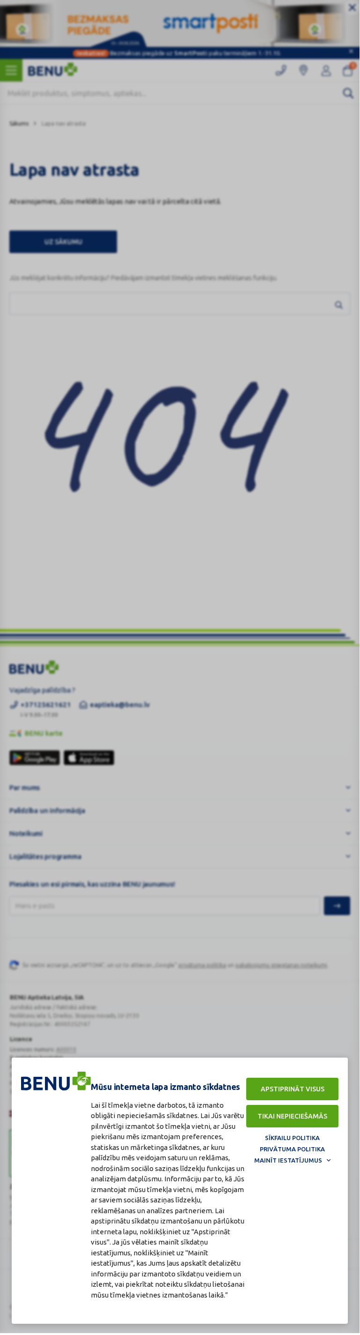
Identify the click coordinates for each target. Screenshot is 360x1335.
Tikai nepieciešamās (292, 1116)
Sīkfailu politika (292, 1137)
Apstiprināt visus (292, 1089)
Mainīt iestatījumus (288, 1160)
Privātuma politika (292, 1149)
